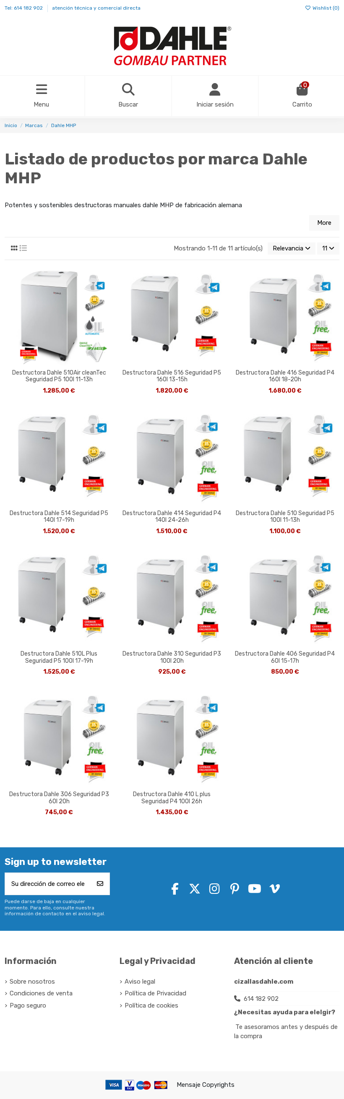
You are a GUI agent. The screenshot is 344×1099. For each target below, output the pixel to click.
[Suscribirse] (100, 884)
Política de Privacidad (155, 993)
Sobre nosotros (32, 981)
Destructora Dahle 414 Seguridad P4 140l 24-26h (171, 517)
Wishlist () (325, 8)
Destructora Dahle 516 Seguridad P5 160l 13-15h (171, 376)
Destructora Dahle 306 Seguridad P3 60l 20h (59, 798)
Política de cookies (151, 1005)
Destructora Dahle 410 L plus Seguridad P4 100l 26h (172, 798)
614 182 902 (261, 999)
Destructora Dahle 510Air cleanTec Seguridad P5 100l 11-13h (59, 376)
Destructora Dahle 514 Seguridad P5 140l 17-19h (59, 517)
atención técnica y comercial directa (96, 8)
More (324, 223)
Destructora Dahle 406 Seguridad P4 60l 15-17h (285, 657)
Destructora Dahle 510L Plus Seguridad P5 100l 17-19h (59, 657)
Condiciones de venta (41, 993)
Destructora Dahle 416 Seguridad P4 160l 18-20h (285, 376)
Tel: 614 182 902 (24, 8)
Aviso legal (140, 981)
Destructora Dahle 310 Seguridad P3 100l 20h (171, 657)
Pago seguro (28, 1005)
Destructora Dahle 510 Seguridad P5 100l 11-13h (285, 517)
